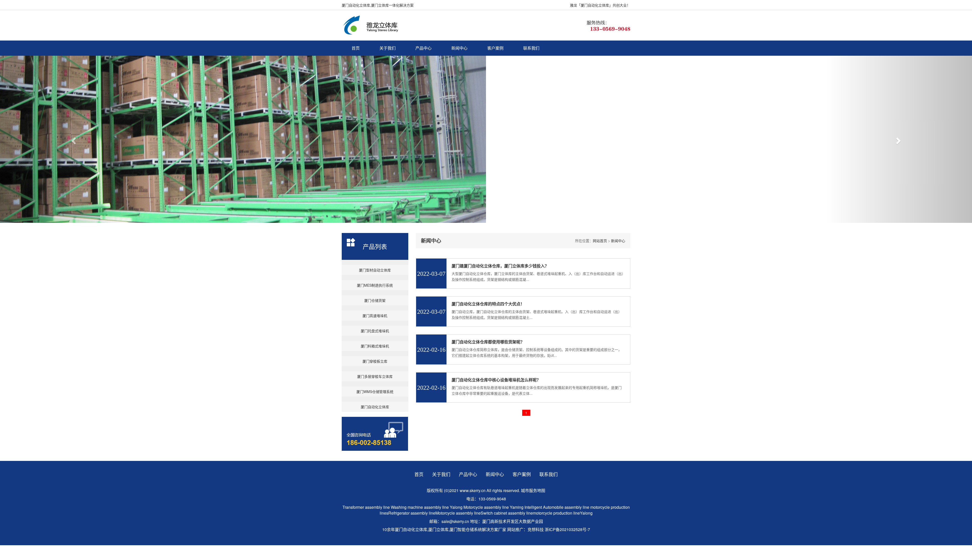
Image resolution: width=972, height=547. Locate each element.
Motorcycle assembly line (486, 507)
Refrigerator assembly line (411, 513)
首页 (356, 48)
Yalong (456, 507)
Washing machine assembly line (420, 507)
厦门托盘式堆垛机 (375, 330)
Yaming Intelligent (526, 507)
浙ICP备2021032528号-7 (567, 529)
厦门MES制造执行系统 (375, 285)
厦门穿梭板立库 (374, 361)
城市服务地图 (533, 490)
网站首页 (600, 240)
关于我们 (387, 48)
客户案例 (495, 48)
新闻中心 (459, 48)
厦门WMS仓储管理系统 (374, 391)
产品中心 (423, 48)
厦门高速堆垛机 (374, 315)
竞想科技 (536, 529)
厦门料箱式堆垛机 (375, 345)
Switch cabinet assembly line (507, 513)
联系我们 (531, 48)
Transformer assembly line (366, 507)
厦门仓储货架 (375, 300)
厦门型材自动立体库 (375, 269)
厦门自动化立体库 (375, 406)
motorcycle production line (556, 513)
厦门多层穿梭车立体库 (375, 376)
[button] (73, 139)
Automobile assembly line (566, 507)
